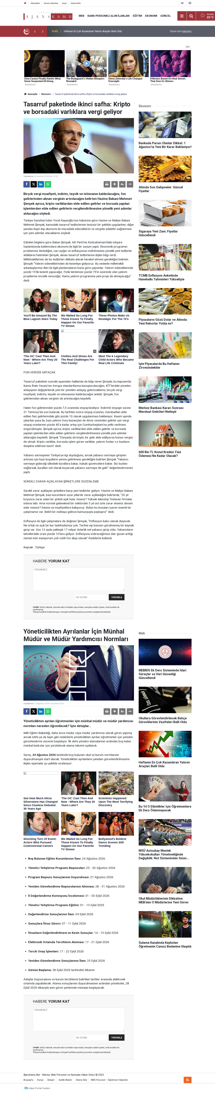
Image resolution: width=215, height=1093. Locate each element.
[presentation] (35, 31)
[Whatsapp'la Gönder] (48, 184)
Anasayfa (32, 94)
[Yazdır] (107, 184)
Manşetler (35, 3)
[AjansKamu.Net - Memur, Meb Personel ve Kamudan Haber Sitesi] (47, 15)
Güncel (165, 15)
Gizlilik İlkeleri (65, 1080)
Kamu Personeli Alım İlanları (109, 15)
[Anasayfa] (25, 3)
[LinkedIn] (41, 184)
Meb (81, 15)
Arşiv (64, 3)
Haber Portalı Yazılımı (39, 1088)
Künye (40, 1080)
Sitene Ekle (76, 3)
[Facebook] (26, 184)
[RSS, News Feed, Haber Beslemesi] (188, 1080)
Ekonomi (151, 15)
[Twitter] (34, 184)
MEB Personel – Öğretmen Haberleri (109, 1080)
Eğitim (137, 15)
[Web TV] (182, 3)
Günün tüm (181, 31)
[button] (114, 184)
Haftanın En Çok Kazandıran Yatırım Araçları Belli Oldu (93, 31)
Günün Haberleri (51, 3)
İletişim (51, 1080)
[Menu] (182, 16)
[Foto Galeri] (190, 3)
